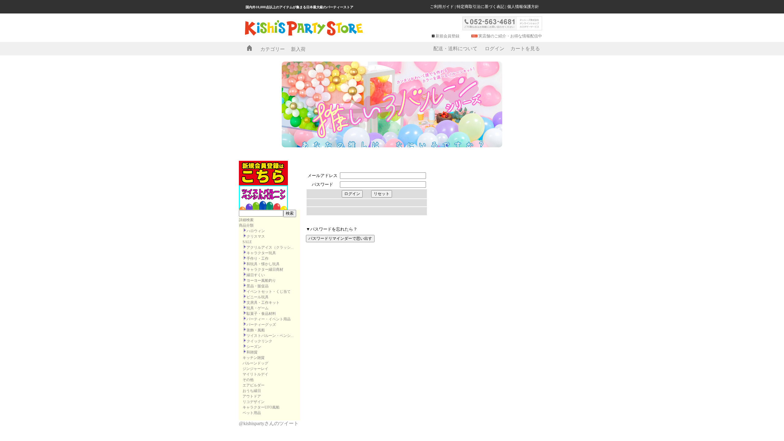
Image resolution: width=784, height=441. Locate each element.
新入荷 (298, 49)
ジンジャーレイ (255, 369)
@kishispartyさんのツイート (269, 423)
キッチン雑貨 (254, 358)
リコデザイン (254, 402)
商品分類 (246, 225)
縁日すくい (256, 275)
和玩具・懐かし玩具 (263, 264)
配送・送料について (455, 48)
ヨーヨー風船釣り (261, 280)
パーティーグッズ (261, 324)
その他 (248, 380)
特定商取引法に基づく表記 (480, 6)
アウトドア (252, 396)
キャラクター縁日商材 (265, 269)
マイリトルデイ (255, 374)
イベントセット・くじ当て (269, 291)
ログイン (494, 48)
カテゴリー (272, 49)
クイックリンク (259, 341)
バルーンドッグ (255, 363)
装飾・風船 (256, 330)
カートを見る (525, 48)
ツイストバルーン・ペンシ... (270, 336)
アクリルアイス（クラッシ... (270, 247)
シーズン (254, 347)
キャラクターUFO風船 (261, 407)
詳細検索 (246, 220)
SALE (247, 242)
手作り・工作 (258, 258)
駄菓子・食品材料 (261, 313)
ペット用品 (252, 413)
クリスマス (256, 236)
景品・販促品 (258, 286)
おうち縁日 (252, 391)
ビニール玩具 (258, 297)
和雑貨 (252, 352)
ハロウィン (256, 231)
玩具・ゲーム (258, 308)
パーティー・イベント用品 (269, 319)
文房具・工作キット (263, 302)
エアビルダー (254, 385)
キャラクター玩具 (261, 253)
